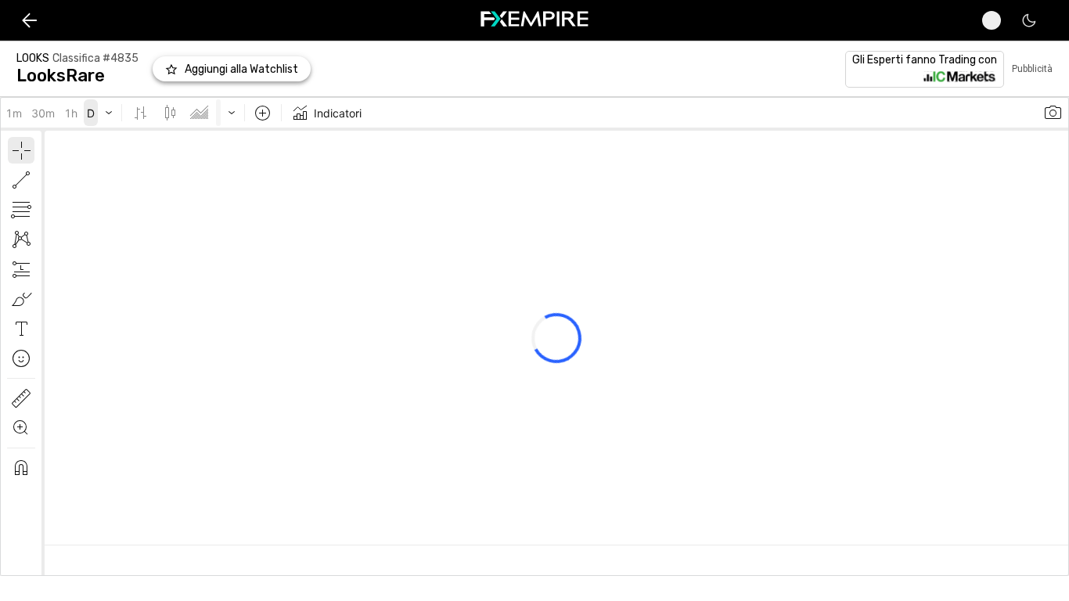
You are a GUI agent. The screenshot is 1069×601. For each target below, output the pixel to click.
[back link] (29, 20)
